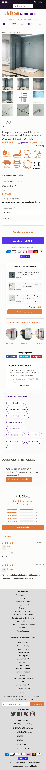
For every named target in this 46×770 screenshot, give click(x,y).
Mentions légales (23, 621)
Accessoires (23, 662)
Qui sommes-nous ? (23, 595)
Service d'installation (23, 605)
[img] (8, 543)
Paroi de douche (23, 652)
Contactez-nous (23, 631)
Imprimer (39, 145)
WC (23, 681)
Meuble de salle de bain (23, 672)
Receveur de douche (23, 659)
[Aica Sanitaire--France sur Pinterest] (26, 715)
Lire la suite (24, 385)
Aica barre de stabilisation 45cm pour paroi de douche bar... (28, 297)
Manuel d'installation (23, 601)
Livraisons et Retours (23, 611)
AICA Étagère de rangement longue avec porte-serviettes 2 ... (28, 285)
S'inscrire (37, 704)
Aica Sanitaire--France (24, 762)
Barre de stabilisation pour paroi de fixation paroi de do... (28, 273)
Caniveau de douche (23, 685)
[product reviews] (8, 142)
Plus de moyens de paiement (23, 247)
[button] (8, 142)
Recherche (23, 627)
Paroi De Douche (15, 32)
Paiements (23, 608)
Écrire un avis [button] (23, 527)
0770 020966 (24, 736)
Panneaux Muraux (23, 665)
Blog (23, 598)
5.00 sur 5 (29, 501)
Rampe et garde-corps (23, 688)
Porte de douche (23, 646)
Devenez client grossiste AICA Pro (23, 637)
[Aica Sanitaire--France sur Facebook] (19, 715)
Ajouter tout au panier (25, 312)
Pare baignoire (23, 655)
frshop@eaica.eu (25, 732)
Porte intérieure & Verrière (23, 678)
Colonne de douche (23, 668)
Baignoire (23, 675)
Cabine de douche (23, 649)
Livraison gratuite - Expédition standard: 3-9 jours (21, 201)
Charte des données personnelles (23, 624)
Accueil (4, 32)
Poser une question (20, 478)
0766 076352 (24, 740)
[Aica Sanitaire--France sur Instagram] (32, 715)
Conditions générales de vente (23, 618)
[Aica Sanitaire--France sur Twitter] (13, 715)
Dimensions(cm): (8, 208)
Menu (7, 2)
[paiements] (25, 254)
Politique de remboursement (23, 614)
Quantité (5, 218)
